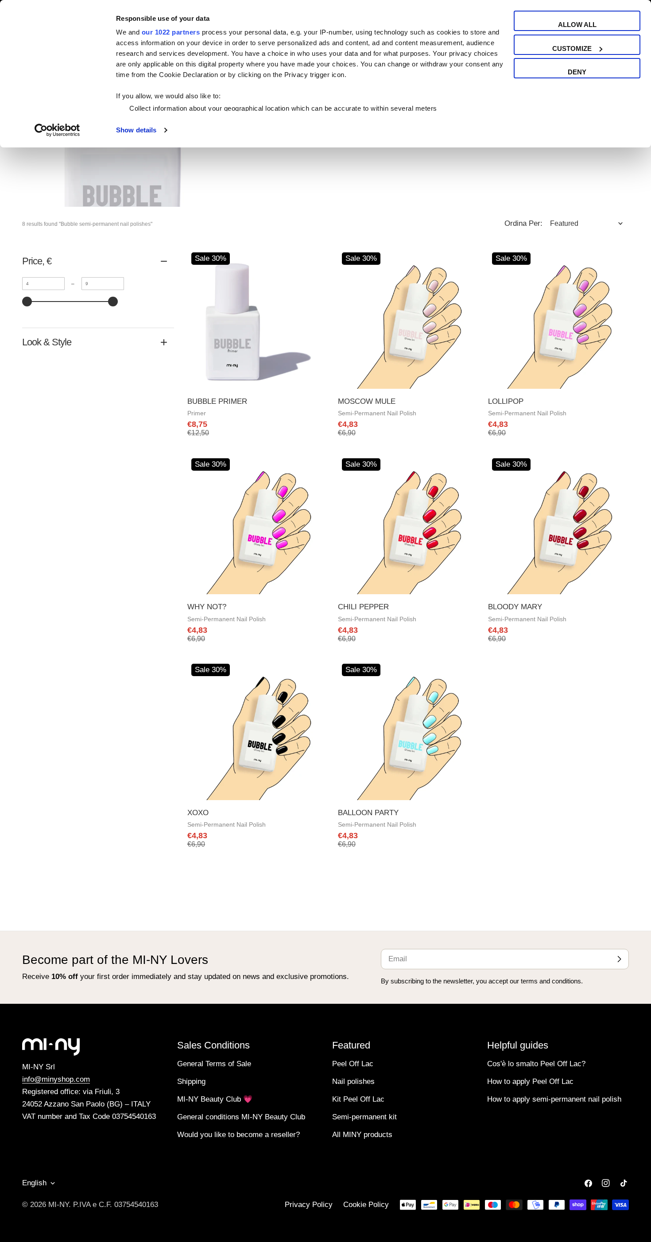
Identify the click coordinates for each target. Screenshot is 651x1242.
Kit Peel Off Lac (358, 1099)
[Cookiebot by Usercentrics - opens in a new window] (57, 130)
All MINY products (362, 1134)
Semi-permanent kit (364, 1117)
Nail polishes (353, 1081)
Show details (136, 130)
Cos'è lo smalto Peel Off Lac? (536, 1064)
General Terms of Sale (214, 1064)
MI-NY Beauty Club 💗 (214, 1099)
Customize (572, 48)
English (34, 1183)
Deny (577, 72)
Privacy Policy (309, 1204)
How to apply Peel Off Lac (530, 1081)
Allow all (577, 24)
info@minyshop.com (56, 1079)
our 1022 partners (171, 32)
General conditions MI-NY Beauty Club (241, 1117)
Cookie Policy (366, 1204)
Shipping (191, 1081)
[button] (587, 224)
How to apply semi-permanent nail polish (554, 1099)
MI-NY (58, 1204)
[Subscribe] (619, 959)
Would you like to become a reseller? (238, 1134)
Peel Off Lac (352, 1064)
